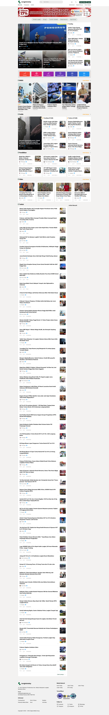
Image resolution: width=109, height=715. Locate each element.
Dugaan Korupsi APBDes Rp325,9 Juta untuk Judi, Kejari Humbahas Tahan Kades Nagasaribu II (38, 396)
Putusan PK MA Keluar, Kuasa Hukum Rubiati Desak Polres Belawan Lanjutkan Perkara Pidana (38, 462)
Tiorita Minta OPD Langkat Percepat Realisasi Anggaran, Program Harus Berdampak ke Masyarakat (50, 145)
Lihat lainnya (86, 80)
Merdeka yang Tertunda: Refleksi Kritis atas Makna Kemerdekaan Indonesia (37, 582)
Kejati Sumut (73, 19)
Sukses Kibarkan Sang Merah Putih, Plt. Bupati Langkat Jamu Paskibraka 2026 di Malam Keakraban (36, 377)
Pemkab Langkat (37, 19)
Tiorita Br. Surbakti (53, 19)
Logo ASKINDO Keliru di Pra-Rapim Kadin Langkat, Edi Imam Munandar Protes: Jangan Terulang (39, 547)
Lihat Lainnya (60, 674)
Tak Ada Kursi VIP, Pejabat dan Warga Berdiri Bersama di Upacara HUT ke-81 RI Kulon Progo (75, 62)
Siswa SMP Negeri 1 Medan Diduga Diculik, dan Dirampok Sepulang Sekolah (75, 40)
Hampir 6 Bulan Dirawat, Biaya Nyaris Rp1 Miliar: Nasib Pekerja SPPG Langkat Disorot (38, 601)
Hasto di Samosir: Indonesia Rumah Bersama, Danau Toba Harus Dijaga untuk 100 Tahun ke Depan (75, 145)
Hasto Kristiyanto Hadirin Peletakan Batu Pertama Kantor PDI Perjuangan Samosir (74, 134)
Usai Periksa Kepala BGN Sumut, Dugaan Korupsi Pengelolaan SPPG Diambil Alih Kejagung (38, 415)
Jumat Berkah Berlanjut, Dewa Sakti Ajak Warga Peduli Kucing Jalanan (39, 256)
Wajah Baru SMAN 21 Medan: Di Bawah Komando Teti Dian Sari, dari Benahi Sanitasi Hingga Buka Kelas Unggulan (25, 158)
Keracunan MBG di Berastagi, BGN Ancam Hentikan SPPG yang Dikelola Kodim (81, 194)
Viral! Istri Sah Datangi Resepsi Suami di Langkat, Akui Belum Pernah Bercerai (38, 619)
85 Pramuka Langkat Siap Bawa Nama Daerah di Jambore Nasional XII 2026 (51, 158)
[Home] (72, 2)
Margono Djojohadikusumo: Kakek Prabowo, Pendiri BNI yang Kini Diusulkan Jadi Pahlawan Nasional (29, 142)
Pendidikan (23, 153)
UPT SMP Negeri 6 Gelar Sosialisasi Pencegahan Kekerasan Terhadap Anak (51, 169)
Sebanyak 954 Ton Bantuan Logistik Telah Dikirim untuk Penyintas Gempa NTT (37, 237)
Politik (21, 114)
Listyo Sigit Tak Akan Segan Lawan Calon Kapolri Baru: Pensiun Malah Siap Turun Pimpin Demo (38, 228)
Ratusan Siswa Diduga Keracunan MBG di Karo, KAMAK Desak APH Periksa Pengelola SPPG (38, 490)
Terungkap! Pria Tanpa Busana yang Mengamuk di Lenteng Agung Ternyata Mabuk (26, 194)
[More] (64, 48)
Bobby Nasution (64, 19)
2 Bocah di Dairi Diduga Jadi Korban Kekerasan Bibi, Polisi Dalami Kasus (41, 44)
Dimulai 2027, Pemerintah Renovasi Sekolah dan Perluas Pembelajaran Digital (39, 629)
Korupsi (45, 19)
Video (21, 179)
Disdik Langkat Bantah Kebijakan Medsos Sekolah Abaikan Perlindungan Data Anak (75, 158)
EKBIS (21, 80)
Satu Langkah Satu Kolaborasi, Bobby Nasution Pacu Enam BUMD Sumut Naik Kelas (39, 274)
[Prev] (19, 36)
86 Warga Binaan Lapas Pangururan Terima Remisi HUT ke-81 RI (37, 443)
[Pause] (18, 23)
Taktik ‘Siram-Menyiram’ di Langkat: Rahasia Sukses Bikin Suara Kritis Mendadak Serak (38, 339)
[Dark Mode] (76, 2)
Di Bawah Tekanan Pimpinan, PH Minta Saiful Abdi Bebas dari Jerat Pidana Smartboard (29, 60)
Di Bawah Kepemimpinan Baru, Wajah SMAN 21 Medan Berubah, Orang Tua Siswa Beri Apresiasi (26, 169)
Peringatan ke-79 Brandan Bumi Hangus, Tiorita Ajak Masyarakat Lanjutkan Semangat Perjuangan (37, 656)
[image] (26, 187)
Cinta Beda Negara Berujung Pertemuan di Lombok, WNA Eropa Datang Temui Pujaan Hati (63, 194)
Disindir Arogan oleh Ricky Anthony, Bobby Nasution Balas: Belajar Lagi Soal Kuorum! (50, 123)
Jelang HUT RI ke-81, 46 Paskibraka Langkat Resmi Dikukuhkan (37, 556)
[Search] (41, 2)
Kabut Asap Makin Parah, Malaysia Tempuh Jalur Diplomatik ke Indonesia (37, 284)
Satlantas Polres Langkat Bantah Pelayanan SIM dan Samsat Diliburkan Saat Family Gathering (39, 592)
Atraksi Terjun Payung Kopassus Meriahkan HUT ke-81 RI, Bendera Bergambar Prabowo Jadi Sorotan (75, 29)
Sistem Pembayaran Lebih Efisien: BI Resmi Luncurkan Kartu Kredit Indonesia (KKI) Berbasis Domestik (38, 387)
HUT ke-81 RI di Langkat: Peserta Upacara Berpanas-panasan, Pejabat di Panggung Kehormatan (75, 51)
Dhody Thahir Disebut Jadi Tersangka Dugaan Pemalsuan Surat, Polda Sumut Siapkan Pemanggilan (38, 209)
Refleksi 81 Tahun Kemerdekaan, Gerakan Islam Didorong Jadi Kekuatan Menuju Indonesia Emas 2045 (36, 573)
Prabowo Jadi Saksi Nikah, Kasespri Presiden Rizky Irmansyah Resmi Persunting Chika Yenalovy (38, 218)
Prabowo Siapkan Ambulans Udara (29, 647)
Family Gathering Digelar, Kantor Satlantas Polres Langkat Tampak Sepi (39, 610)
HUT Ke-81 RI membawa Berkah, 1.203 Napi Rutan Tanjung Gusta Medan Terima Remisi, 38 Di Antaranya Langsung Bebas (37, 406)
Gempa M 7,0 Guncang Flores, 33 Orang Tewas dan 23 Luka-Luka (37, 564)
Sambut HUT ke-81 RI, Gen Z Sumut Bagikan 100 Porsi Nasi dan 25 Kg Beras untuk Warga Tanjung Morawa (38, 499)
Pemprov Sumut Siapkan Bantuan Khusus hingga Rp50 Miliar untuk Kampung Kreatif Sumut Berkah (54, 60)
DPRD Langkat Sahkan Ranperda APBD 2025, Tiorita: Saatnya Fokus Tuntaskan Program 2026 (50, 134)
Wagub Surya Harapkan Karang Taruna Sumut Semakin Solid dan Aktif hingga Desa (38, 265)
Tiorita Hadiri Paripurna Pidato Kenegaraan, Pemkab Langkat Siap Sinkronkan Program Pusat (37, 638)
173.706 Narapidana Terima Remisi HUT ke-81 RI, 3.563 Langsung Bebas (37, 434)
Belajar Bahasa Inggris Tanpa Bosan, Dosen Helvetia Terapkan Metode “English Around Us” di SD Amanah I (75, 169)
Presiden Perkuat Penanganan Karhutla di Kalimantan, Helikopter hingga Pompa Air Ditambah (39, 247)
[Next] (65, 36)
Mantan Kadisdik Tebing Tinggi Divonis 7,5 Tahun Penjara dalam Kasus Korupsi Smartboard (39, 320)
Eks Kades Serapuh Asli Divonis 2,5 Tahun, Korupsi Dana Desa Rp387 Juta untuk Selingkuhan (38, 665)
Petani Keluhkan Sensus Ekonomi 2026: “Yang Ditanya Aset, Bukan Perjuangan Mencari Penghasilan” (44, 194)
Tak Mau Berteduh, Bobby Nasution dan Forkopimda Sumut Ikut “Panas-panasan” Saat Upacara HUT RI (39, 480)
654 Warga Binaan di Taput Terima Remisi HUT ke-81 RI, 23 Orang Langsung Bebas (37, 452)
